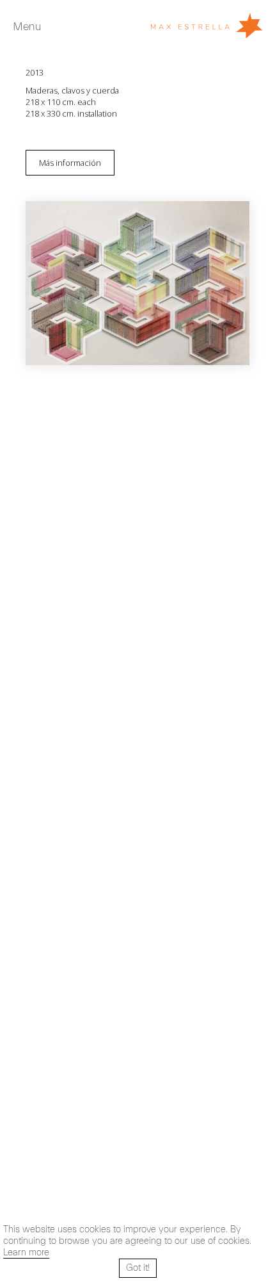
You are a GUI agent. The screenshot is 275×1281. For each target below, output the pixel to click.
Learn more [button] (26, 1252)
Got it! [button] (138, 1267)
